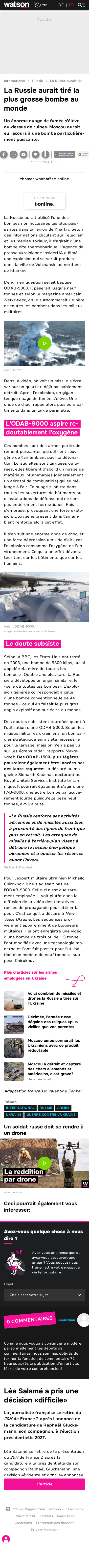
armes (63, 1108)
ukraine (14, 1115)
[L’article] (44, 1438)
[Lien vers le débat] (36, 154)
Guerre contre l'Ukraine (51, 1115)
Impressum (66, 1516)
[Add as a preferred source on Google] (64, 154)
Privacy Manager (44, 1530)
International (14, 81)
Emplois (46, 1516)
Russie (37, 81)
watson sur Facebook (66, 1509)
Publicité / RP (25, 1516)
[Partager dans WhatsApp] (14, 154)
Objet (8, 1284)
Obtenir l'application (28, 1509)
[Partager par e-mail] (23, 154)
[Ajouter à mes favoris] (45, 154)
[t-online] (44, 204)
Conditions (23, 1523)
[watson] (17, 4)
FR (71, 4)
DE (61, 4)
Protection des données (55, 1523)
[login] (6, 1539)
